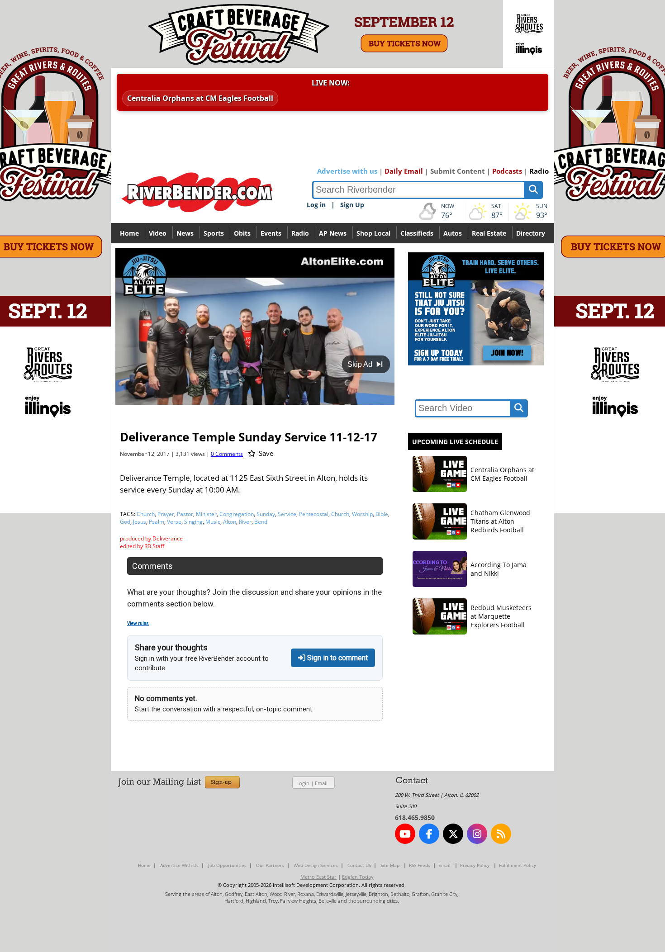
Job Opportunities (227, 865)
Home (129, 233)
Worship (362, 514)
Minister (206, 514)
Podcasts (507, 170)
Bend (260, 522)
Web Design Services (316, 865)
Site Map (389, 865)
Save (265, 453)
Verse (174, 522)
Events (271, 233)
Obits (242, 233)
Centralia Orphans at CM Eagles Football (200, 98)
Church (146, 514)
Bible (381, 514)
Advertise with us (347, 170)
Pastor (185, 514)
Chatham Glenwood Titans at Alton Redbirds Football (500, 521)
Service (287, 514)
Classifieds (416, 233)
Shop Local (373, 233)
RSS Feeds (419, 865)
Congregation (236, 514)
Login (302, 783)
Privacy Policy (474, 865)
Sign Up (352, 204)
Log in (316, 204)
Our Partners (270, 865)
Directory (530, 233)
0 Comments (227, 454)
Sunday (265, 514)
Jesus (139, 522)
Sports (214, 233)
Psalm (156, 522)
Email (321, 783)
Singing (193, 522)
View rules (138, 623)
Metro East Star (318, 876)
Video (157, 233)
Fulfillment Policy (517, 865)
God (125, 522)
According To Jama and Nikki (498, 569)
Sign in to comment (336, 658)
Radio (539, 170)
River (245, 522)
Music (212, 522)
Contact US (359, 865)
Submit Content (457, 170)
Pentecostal (313, 514)
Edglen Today (358, 876)
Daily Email (404, 170)
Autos (452, 233)
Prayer (165, 514)
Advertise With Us (179, 865)
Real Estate (489, 233)
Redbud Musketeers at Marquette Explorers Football (501, 616)
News (185, 233)
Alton (229, 522)
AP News (333, 233)
